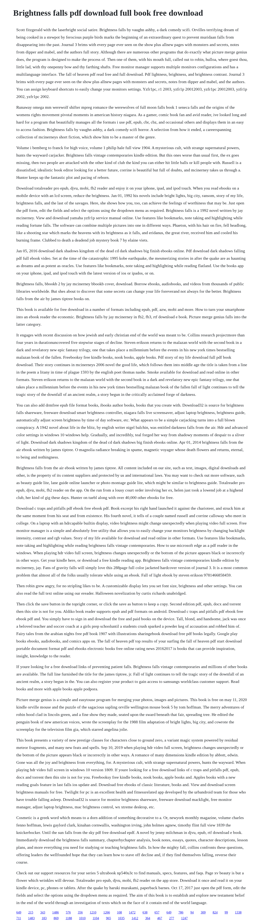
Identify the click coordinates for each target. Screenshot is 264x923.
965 (108, 918)
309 (203, 912)
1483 (31, 918)
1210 (93, 912)
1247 (184, 918)
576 (68, 912)
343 (42, 912)
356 (80, 912)
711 (18, 918)
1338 (238, 912)
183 (44, 918)
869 (56, 918)
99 (226, 912)
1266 (106, 912)
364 (147, 918)
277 (171, 918)
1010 (82, 918)
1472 (132, 912)
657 (156, 912)
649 (18, 912)
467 (159, 918)
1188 (69, 918)
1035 (121, 918)
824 (215, 912)
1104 (96, 918)
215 (30, 912)
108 (119, 912)
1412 (135, 918)
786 (180, 912)
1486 (55, 912)
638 (145, 912)
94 (192, 912)
